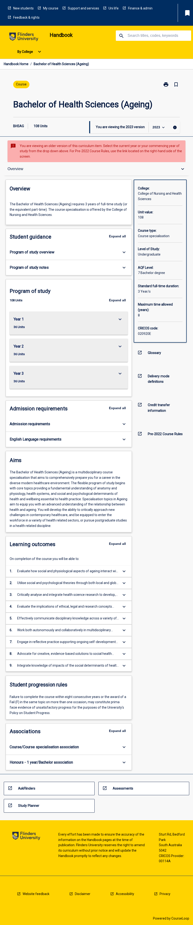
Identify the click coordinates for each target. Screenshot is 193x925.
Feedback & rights (26, 17)
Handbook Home (16, 64)
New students (23, 8)
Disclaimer (82, 894)
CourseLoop (180, 918)
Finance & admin (140, 8)
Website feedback (36, 894)
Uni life (114, 8)
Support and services (83, 8)
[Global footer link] (26, 836)
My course (50, 8)
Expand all (117, 236)
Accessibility (125, 894)
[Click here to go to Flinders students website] (23, 38)
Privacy (165, 894)
